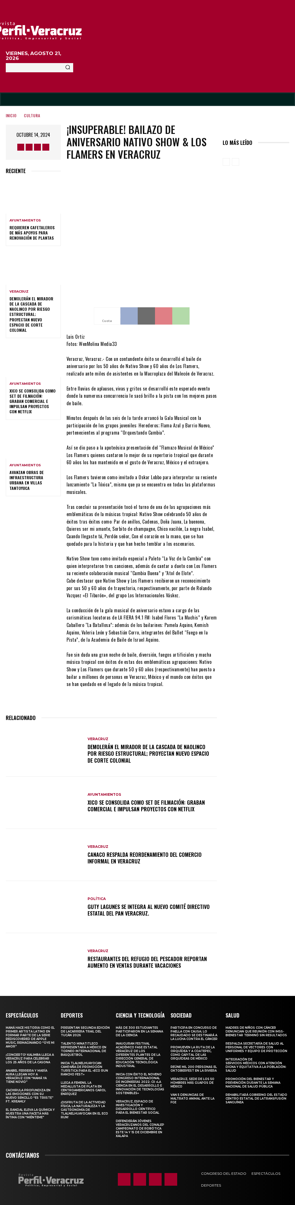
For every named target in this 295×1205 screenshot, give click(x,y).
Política (97, 899)
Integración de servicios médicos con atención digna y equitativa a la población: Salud (256, 1065)
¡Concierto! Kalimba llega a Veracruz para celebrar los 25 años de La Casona (30, 1058)
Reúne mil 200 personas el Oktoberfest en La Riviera (194, 1069)
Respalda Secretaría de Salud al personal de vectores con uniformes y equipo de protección (256, 1047)
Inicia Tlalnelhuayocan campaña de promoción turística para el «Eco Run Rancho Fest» (84, 1068)
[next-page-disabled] (235, 162)
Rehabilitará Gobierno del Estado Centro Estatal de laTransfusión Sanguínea (256, 1098)
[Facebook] (20, 147)
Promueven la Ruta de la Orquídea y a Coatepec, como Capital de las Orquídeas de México (193, 1052)
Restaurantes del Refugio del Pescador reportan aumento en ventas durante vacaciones (147, 962)
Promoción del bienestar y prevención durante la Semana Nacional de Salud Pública (253, 1082)
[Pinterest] (163, 316)
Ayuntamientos (25, 220)
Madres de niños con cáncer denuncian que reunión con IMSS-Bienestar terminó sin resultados (256, 1031)
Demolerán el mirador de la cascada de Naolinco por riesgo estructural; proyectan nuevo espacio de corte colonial (31, 314)
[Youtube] (45, 147)
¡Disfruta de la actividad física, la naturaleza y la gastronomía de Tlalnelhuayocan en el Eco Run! (84, 1109)
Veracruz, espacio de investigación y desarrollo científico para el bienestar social (137, 1107)
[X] (37, 147)
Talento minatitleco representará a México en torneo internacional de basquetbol (83, 1049)
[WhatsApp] (181, 316)
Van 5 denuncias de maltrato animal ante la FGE (192, 1098)
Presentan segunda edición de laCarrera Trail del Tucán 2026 (85, 1031)
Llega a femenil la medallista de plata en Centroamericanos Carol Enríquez (83, 1088)
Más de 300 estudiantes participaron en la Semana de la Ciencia (139, 1031)
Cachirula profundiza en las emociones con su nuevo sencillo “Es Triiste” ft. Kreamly (29, 1095)
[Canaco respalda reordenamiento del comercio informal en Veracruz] (44, 855)
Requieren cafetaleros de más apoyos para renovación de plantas (32, 232)
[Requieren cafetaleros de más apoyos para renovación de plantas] (33, 197)
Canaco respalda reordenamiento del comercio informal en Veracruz (145, 858)
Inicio (11, 115)
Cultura (32, 115)
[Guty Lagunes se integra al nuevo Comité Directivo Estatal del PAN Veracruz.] (44, 907)
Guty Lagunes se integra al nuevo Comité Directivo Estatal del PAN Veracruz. (149, 910)
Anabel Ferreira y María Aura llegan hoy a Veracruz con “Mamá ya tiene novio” (26, 1076)
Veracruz (19, 291)
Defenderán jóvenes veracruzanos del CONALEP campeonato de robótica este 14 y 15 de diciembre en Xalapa (140, 1128)
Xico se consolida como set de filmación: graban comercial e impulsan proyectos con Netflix (33, 401)
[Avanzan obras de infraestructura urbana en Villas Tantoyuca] (33, 442)
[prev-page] (226, 162)
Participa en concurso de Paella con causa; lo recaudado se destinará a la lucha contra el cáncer (194, 1033)
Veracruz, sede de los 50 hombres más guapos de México (192, 1082)
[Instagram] (29, 147)
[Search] (67, 67)
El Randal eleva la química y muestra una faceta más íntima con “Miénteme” (30, 1113)
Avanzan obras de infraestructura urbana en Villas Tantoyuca (27, 480)
